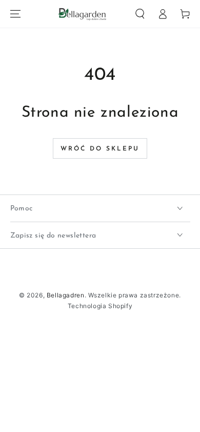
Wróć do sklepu (100, 149)
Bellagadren (66, 295)
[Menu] (15, 14)
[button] (140, 14)
